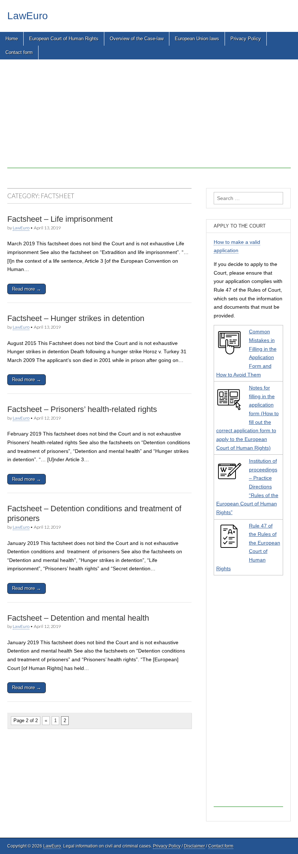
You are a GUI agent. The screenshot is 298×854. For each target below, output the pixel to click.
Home (11, 38)
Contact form (19, 52)
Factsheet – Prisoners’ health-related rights (82, 409)
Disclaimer (194, 846)
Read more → (26, 289)
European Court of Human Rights (63, 38)
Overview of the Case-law (137, 38)
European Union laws (197, 38)
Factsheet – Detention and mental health (78, 617)
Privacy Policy (245, 38)
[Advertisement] (149, 117)
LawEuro (27, 15)
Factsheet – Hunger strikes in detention (75, 318)
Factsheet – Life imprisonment (60, 219)
